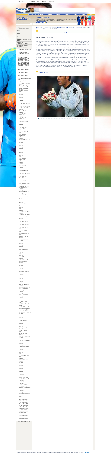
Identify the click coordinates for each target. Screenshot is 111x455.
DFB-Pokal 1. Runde (23, 386)
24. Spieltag (21, 125)
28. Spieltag (21, 112)
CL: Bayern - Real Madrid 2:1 (24, 340)
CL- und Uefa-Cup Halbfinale (24, 211)
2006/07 (20, 305)
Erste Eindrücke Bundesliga (24, 303)
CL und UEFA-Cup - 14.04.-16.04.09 (22, 114)
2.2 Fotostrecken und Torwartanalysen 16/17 (23, 65)
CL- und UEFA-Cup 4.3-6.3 (24, 236)
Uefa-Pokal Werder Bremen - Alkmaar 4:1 (24, 328)
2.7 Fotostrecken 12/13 (23, 72)
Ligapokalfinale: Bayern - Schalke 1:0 (23, 302)
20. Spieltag (21, 138)
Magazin (21, 2)
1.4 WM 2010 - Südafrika (22, 43)
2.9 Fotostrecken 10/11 (23, 75)
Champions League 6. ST (24, 359)
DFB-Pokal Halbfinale (23, 230)
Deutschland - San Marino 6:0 (24, 308)
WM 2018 (18, 36)
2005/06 (20, 396)
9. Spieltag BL (21, 372)
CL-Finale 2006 (22, 397)
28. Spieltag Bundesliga (23, 414)
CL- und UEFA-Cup (22, 256)
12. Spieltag (21, 156)
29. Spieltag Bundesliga (23, 411)
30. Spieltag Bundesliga (23, 408)
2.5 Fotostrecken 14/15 (23, 69)
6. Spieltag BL (21, 380)
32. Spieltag (21, 98)
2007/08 (20, 198)
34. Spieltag (21, 94)
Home (37, 27)
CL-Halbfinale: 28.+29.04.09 (24, 107)
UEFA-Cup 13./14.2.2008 (23, 245)
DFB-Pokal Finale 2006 (23, 403)
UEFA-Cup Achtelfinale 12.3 (24, 233)
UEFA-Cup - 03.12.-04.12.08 (24, 147)
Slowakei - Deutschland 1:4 (24, 377)
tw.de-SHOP (40, 14)
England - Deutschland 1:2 (24, 294)
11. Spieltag (21, 160)
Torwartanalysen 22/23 (23, 50)
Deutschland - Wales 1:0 (23, 169)
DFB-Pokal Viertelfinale (23, 239)
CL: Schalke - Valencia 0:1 (24, 284)
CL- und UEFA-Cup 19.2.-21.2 (24, 242)
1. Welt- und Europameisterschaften (23, 28)
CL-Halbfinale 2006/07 (23, 320)
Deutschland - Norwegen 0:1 (24, 139)
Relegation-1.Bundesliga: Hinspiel (23, 91)
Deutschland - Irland (23, 389)
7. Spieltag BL (21, 375)
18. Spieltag (21, 142)
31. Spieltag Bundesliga (23, 406)
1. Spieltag (21, 193)
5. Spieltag (21, 181)
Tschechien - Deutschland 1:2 (24, 336)
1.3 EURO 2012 (20, 42)
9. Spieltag (21, 163)
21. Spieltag (21, 136)
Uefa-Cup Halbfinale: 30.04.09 (24, 106)
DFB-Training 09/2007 (23, 290)
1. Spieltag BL (21, 394)
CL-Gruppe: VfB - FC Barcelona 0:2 (25, 276)
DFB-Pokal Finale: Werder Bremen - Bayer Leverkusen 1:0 (25, 86)
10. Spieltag (21, 162)
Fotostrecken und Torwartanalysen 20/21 (23, 55)
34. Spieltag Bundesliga (23, 399)
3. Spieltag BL (21, 390)
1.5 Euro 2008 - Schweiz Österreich (22, 46)
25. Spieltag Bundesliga (23, 419)
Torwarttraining (33, 2)
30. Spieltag (21, 104)
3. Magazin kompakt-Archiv (23, 421)
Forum (51, 2)
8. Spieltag (21, 167)
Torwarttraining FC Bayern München (24, 196)
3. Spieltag (21, 188)
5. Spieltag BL (21, 381)
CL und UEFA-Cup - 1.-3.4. (24, 224)
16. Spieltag (21, 145)
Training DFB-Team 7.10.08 (24, 173)
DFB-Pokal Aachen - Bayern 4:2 (25, 355)
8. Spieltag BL (21, 374)
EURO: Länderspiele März (24, 227)
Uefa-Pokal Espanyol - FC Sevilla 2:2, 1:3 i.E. (24, 316)
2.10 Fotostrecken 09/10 (23, 76)
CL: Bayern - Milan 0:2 (23, 330)
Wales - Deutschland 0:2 (23, 121)
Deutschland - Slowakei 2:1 (24, 306)
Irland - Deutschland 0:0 (23, 272)
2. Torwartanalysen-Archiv (24, 49)
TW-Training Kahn (22, 412)
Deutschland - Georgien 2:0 (24, 378)
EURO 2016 (19, 38)
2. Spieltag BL (21, 392)
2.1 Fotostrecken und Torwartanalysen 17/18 (23, 63)
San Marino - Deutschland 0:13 (25, 387)
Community (67, 14)
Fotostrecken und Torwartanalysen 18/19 (23, 60)
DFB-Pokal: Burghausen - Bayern (24, 299)
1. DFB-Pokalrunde (22, 194)
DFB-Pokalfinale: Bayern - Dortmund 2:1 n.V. (24, 217)
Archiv (91, 14)
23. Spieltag (21, 129)
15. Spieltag (21, 148)
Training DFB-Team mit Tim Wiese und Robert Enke (24, 187)
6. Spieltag (21, 178)
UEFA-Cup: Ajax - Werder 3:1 (24, 344)
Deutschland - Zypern (23, 261)
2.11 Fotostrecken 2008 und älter (24, 79)
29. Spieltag (21, 109)
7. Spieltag (21, 174)
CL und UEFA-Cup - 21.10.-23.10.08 (22, 166)
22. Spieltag (21, 132)
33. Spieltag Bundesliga (23, 400)
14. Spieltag (21, 152)
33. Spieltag (21, 97)
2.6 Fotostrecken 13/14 (23, 71)
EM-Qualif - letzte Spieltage (24, 259)
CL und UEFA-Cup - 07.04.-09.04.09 (22, 118)
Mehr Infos (87, 452)
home (32, 14)
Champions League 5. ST (24, 364)
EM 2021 (18, 33)
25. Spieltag (21, 124)
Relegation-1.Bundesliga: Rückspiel (23, 89)
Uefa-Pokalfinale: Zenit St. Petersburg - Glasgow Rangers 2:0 (25, 204)
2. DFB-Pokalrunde (22, 180)
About (83, 14)
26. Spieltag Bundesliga (23, 418)
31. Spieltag (21, 100)
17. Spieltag (21, 144)
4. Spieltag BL (21, 383)
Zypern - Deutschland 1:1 (24, 367)
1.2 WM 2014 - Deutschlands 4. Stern (24, 40)
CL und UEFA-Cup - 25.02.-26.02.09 (22, 135)
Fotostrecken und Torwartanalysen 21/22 (23, 53)
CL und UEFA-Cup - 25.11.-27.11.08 (22, 150)
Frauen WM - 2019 (21, 35)
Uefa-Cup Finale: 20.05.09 (24, 96)
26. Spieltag (21, 120)
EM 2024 (18, 30)
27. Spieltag (21, 116)
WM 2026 (58, 14)
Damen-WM (21, 278)
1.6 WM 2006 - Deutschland (23, 47)
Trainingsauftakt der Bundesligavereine (22, 81)
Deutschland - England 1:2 (24, 153)
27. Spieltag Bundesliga (23, 415)
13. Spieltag (21, 155)
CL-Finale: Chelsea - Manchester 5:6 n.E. (23, 200)
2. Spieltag (21, 190)
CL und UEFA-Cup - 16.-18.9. (24, 183)
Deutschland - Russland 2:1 (24, 170)
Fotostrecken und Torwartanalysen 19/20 (23, 58)
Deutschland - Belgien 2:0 (24, 191)
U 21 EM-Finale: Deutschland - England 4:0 (25, 84)
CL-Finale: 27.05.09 (22, 93)
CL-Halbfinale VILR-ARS (23, 405)
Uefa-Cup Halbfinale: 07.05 (24, 101)
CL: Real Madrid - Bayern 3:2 (24, 346)
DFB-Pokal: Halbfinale (23, 110)
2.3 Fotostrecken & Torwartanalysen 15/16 (23, 68)
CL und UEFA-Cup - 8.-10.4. (24, 221)
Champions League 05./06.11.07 (25, 264)
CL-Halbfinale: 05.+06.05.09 (24, 103)
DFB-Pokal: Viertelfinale (23, 131)
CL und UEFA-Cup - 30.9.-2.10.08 (22, 177)
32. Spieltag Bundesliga (23, 402)
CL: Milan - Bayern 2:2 (23, 333)
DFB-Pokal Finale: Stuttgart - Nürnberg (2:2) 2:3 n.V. (24, 310)
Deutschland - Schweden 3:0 (24, 393)
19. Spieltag (21, 141)
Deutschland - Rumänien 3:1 (24, 287)
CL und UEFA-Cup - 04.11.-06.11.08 (22, 159)
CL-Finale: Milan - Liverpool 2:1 (25, 312)
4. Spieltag (21, 184)
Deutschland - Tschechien (24, 271)
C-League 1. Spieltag (23, 384)
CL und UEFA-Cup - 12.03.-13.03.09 (22, 128)
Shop (44, 2)
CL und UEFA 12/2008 (23, 250)
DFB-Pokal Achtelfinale (23, 249)
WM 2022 (18, 31)
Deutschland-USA (22, 417)
